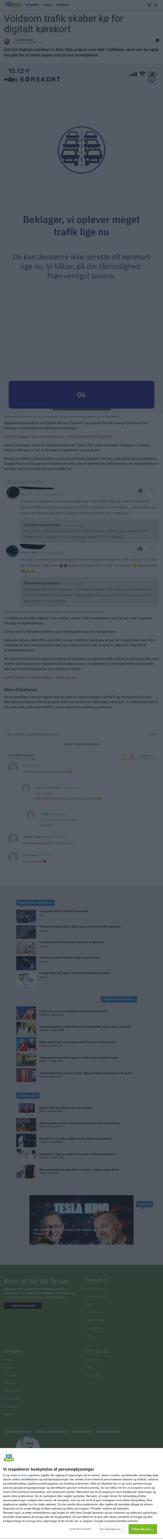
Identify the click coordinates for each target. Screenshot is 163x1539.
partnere (23, 1475)
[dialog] (81, 1493)
